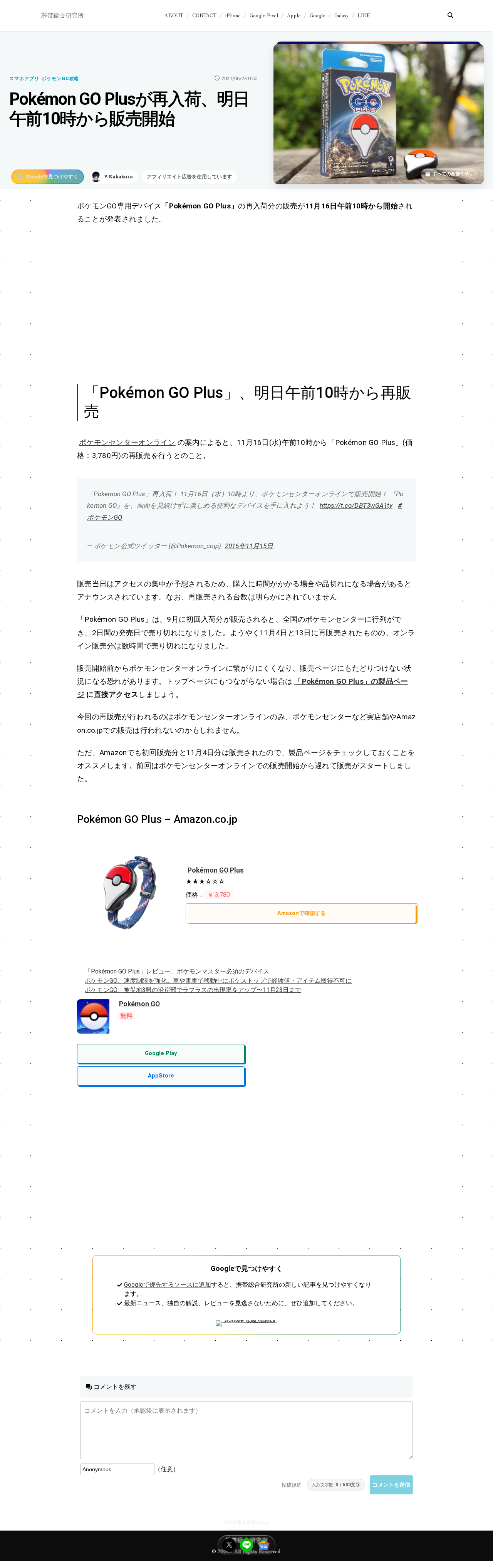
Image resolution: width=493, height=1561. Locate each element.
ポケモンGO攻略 (60, 78)
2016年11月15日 (249, 546)
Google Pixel (264, 15)
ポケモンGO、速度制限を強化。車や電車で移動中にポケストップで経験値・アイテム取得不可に (218, 980)
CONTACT (204, 15)
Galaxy (341, 15)
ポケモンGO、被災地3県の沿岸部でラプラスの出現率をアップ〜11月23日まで (193, 990)
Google (317, 15)
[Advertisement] (246, 303)
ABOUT (173, 15)
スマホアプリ (24, 78)
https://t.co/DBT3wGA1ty (356, 505)
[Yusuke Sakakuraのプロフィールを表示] (113, 177)
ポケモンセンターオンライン (127, 442)
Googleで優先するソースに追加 (167, 1284)
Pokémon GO (139, 1004)
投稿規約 (292, 1485)
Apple (294, 15)
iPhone (233, 15)
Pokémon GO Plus (216, 870)
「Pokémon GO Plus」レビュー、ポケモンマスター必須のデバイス (177, 971)
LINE (363, 15)
